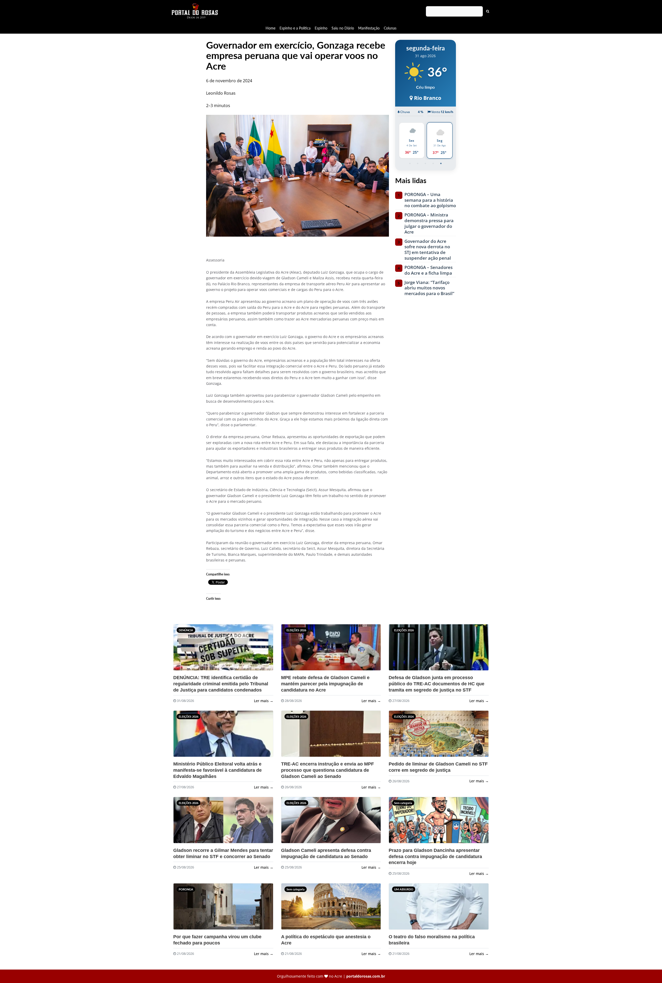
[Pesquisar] (488, 11)
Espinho (321, 28)
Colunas (390, 28)
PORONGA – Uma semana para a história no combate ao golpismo (430, 200)
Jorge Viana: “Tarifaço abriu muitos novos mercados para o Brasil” (429, 288)
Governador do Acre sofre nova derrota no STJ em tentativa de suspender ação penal (427, 249)
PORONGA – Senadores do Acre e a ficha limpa (428, 270)
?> (183, 649)
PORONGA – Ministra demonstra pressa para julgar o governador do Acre (429, 223)
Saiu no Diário (343, 28)
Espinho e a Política (295, 28)
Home (270, 28)
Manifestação (369, 28)
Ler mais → (263, 700)
